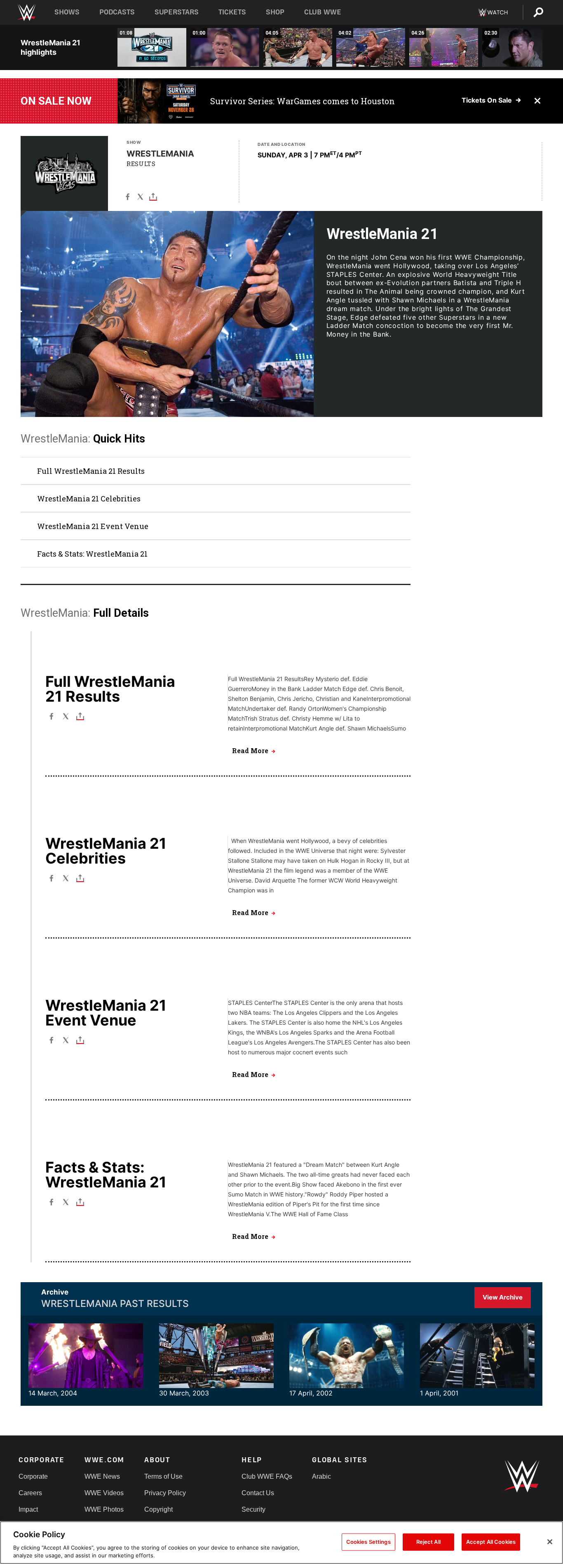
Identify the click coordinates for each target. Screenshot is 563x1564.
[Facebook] (127, 196)
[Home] (26, 12)
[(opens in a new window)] (157, 101)
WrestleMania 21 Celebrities (89, 498)
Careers (30, 1492)
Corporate (33, 1476)
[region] (281, 1542)
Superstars (177, 12)
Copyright (158, 1509)
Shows (67, 12)
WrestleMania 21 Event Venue (92, 526)
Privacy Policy (165, 1492)
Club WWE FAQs (267, 1476)
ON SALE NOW (56, 101)
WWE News (102, 1476)
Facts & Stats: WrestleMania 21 (92, 554)
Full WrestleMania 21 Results (91, 471)
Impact (28, 1509)
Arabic (321, 1476)
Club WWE (322, 12)
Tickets (232, 12)
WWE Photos (104, 1509)
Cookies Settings (368, 1541)
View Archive (503, 1297)
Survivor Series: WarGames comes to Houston (302, 101)
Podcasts (117, 12)
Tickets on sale (487, 100)
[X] (140, 196)
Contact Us (258, 1492)
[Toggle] (153, 196)
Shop (275, 12)
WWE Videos (104, 1492)
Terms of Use (163, 1476)
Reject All (428, 1541)
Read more (250, 750)
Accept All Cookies (491, 1541)
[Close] (550, 1542)
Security (253, 1509)
